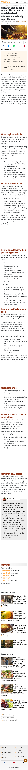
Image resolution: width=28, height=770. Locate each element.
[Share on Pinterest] (25, 46)
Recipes (4, 747)
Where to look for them (10, 55)
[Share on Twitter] (19, 46)
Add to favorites (9, 42)
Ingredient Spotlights (9, 720)
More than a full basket (10, 70)
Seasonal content (8, 717)
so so (12, 578)
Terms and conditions (18, 753)
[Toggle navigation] (25, 2)
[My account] (17, 1)
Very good (14, 573)
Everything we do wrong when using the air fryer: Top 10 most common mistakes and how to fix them (13, 600)
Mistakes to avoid (9, 64)
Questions (4, 755)
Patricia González (22, 21)
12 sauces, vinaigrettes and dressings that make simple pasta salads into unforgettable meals (14, 675)
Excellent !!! (14, 570)
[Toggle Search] (21, 1)
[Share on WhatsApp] (14, 46)
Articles (4, 757)
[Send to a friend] (20, 42)
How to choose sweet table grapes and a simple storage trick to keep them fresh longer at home (14, 704)
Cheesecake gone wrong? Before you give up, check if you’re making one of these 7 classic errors (14, 629)
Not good (13, 580)
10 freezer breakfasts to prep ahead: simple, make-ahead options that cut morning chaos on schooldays (13, 662)
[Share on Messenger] (9, 46)
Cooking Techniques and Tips (12, 715)
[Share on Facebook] (3, 46)
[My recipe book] (13, 1)
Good (12, 575)
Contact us (19, 747)
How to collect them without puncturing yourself (12, 58)
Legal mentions (20, 756)
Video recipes (5, 750)
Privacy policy (20, 750)
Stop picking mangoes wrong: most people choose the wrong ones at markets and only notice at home (13, 616)
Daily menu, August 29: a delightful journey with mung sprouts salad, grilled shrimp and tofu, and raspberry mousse (14, 690)
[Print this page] (25, 42)
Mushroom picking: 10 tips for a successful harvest (20, 642)
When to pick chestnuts (10, 53)
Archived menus (6, 752)
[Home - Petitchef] (2, 5)
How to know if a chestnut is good (13, 61)
